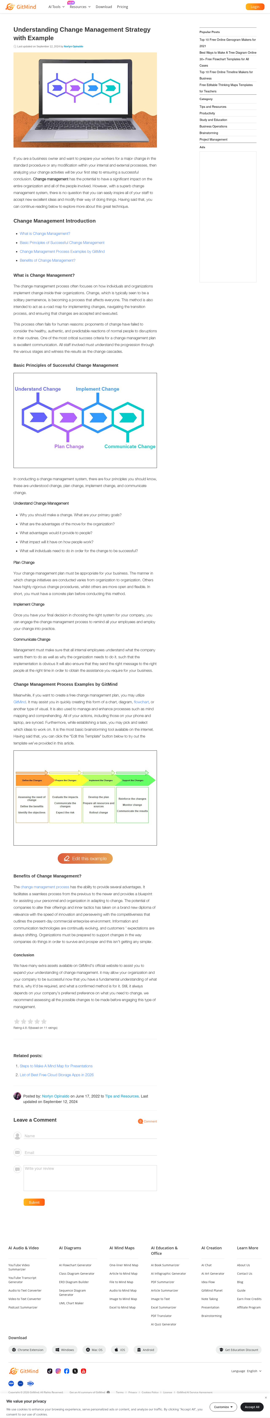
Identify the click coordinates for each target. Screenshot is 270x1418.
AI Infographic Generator (168, 1274)
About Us (243, 1265)
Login (255, 6)
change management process (44, 887)
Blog (240, 1282)
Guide (241, 1290)
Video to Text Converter (24, 1299)
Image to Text (160, 1299)
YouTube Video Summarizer (19, 1267)
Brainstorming (209, 133)
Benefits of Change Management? (48, 260)
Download (104, 6)
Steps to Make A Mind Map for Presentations (56, 1066)
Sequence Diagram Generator (72, 1292)
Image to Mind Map (123, 1299)
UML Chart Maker (71, 1303)
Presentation (210, 1307)
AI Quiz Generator (163, 1324)
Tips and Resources (122, 1096)
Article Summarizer (164, 1290)
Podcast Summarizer (23, 1307)
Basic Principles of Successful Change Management (62, 242)
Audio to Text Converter (25, 1290)
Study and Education (213, 120)
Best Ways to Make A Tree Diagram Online (228, 52)
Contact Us (244, 1274)
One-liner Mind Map (123, 1265)
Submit (34, 1202)
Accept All (252, 1407)
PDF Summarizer (162, 1282)
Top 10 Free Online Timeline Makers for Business (226, 75)
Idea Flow (208, 1282)
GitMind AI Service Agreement (194, 1392)
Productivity (207, 113)
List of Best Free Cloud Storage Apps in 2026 (57, 1075)
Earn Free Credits (249, 1299)
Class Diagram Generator (76, 1274)
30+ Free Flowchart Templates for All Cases (224, 62)
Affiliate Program (249, 1307)
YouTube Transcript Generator (22, 1280)
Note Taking (209, 1299)
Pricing (122, 6)
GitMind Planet (212, 1290)
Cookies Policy (150, 1392)
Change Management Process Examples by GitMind (62, 251)
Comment (148, 1121)
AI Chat (206, 1265)
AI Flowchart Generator (75, 1265)
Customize (221, 1407)
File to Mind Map (121, 1282)
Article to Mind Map (123, 1274)
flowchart (141, 702)
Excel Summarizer (163, 1307)
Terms (120, 1392)
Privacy (132, 1392)
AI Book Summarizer (165, 1265)
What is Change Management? (45, 233)
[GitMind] (20, 6)
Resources (78, 6)
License (167, 1392)
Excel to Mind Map (122, 1307)
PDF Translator (161, 1316)
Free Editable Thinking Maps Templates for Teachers (226, 88)
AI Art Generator (212, 1274)
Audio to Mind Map (123, 1290)
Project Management (213, 139)
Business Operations (213, 126)
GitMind (20, 702)
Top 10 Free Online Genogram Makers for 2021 (228, 42)
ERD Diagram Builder (74, 1282)
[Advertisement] (228, 216)
